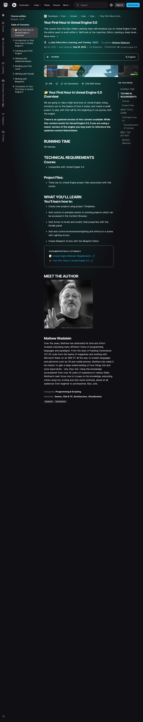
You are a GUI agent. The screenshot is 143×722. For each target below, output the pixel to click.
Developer (53, 16)
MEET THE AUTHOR (125, 134)
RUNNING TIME (127, 89)
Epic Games (93, 16)
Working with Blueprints (21, 80)
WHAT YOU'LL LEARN (127, 111)
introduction (60, 401)
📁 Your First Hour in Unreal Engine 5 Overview (24, 32)
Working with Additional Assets (23, 59)
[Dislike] (56, 83)
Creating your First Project (24, 52)
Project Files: (128, 105)
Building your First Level (23, 67)
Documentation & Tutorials (131, 126)
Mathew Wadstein (121, 42)
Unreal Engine (74, 16)
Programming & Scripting (68, 391)
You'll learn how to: (129, 119)
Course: (125, 101)
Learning (84, 16)
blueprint (49, 401)
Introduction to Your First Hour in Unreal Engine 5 (24, 43)
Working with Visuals (24, 74)
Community (64, 16)
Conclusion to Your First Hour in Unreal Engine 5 (24, 89)
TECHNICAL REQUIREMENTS (129, 95)
